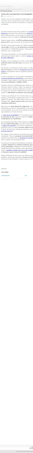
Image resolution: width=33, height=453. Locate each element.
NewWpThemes (23, 451)
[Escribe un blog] (3, 172)
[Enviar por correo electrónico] (2, 172)
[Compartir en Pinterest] (7, 172)
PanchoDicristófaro (10, 7)
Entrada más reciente (6, 175)
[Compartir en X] (5, 172)
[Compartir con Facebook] (6, 172)
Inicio (26, 175)
